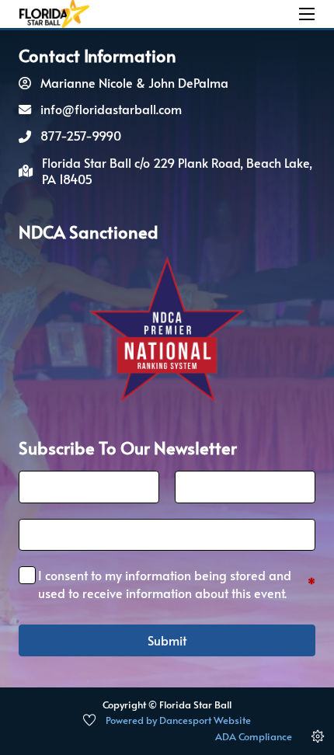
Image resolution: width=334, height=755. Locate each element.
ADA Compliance (253, 736)
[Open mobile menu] (307, 14)
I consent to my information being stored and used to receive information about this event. (177, 583)
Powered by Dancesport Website (178, 720)
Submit (167, 640)
